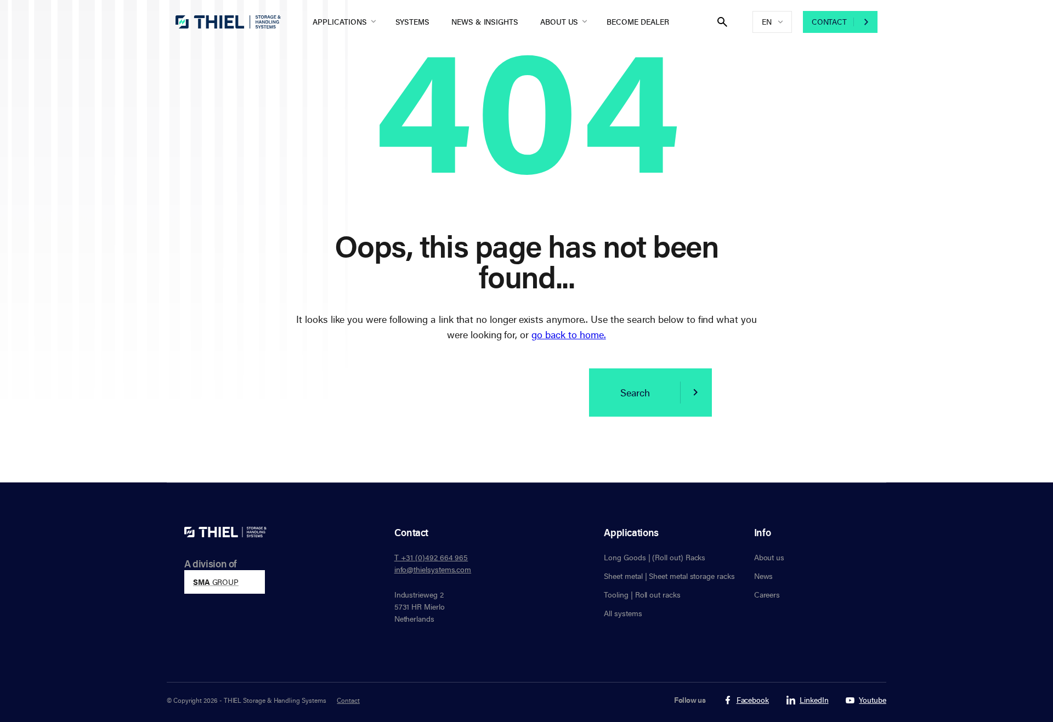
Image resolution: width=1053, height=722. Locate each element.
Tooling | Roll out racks (642, 594)
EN (767, 21)
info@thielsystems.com (433, 569)
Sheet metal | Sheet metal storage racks (669, 576)
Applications (339, 21)
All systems (623, 613)
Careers (767, 594)
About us (559, 21)
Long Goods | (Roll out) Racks (654, 557)
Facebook (753, 700)
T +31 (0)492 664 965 (431, 557)
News (763, 576)
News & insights (484, 21)
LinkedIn (814, 700)
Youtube (872, 700)
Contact (829, 21)
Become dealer (638, 21)
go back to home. (568, 334)
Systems (412, 21)
